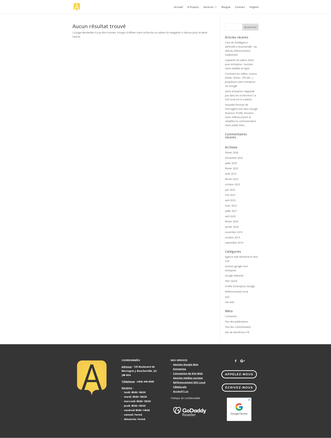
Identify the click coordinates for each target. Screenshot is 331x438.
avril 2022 (230, 200)
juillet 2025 (231, 163)
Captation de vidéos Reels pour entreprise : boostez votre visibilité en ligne (239, 64)
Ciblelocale (180, 387)
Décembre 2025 (234, 157)
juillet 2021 (231, 211)
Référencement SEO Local (189, 382)
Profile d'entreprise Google (240, 286)
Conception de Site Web (188, 373)
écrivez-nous (239, 387)
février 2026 (231, 152)
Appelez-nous (239, 374)
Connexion (231, 316)
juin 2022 (230, 189)
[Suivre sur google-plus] (242, 361)
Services (208, 7)
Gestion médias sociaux (188, 378)
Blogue (226, 7)
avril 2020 (230, 216)
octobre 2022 (232, 184)
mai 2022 (230, 195)
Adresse (127, 366)
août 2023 (230, 173)
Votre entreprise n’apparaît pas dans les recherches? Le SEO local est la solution (240, 95)
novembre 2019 (234, 232)
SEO (227, 297)
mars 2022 (231, 205)
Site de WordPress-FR (237, 332)
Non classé (231, 281)
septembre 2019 (234, 242)
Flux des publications (236, 321)
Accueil (178, 7)
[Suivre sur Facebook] (235, 361)
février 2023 (231, 179)
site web (229, 302)
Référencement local (236, 291)
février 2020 (231, 221)
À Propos (193, 7)
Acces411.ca (180, 391)
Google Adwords (234, 275)
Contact (240, 7)
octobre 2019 (232, 237)
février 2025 (231, 168)
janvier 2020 (232, 226)
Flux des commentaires (238, 327)
